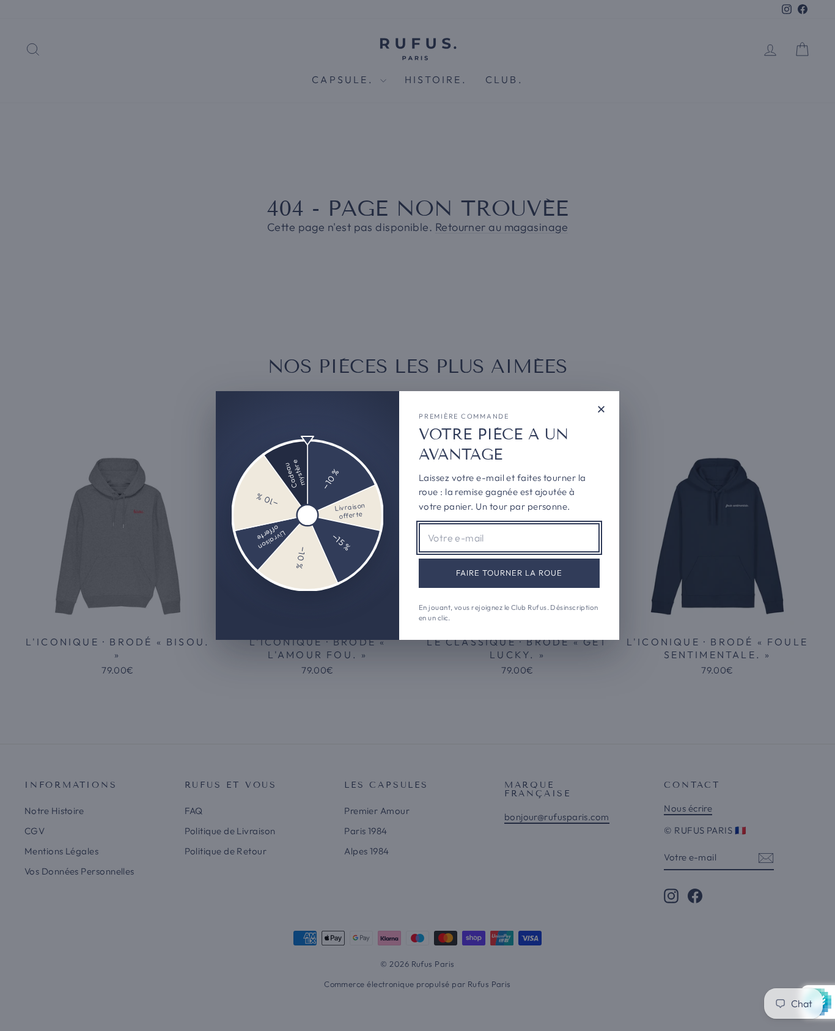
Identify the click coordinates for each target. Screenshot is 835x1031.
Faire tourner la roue (509, 573)
